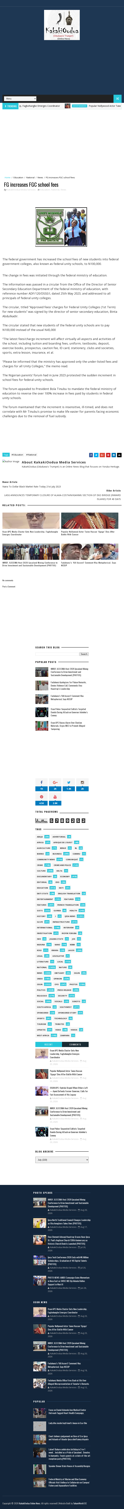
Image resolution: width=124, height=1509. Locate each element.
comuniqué (72, 859)
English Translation (69, 893)
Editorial (42, 882)
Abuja (40, 837)
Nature (63, 967)
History (41, 916)
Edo (57, 882)
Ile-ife (40, 922)
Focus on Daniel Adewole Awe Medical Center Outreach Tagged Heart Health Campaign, (67, 1411)
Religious (42, 995)
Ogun (77, 973)
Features (41, 905)
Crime (40, 865)
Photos (74, 984)
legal (40, 956)
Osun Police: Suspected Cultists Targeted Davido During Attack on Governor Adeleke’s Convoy (69, 712)
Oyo (57, 984)
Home (7, 177)
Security (62, 995)
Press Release (64, 990)
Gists (40, 910)
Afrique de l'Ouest (62, 842)
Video (58, 1030)
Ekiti (61, 888)
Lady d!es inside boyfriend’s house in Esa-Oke (68, 1423)
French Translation (68, 905)
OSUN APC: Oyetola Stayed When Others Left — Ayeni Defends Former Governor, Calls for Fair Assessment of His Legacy (69, 1091)
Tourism (41, 1024)
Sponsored (42, 1013)
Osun (39, 984)
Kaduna (41, 944)
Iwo (39, 939)
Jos (73, 939)
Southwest (66, 1007)
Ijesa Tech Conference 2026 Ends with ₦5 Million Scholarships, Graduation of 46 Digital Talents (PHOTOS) (68, 1260)
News (40, 177)
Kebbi (72, 944)
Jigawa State (56, 939)
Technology (60, 1018)
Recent (49, 1044)
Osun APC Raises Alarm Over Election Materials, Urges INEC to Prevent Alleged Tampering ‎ (68, 726)
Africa (40, 842)
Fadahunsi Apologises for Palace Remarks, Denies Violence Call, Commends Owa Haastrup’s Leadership (68, 685)
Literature (42, 961)
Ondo (40, 978)
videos (74, 1030)
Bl (76, 848)
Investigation (44, 933)
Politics (41, 990)
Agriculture (43, 848)
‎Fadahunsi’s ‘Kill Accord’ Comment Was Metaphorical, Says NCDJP (88, 564)
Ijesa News (70, 916)
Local (60, 961)
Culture (41, 871)
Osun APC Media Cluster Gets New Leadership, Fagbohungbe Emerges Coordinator (30, 533)
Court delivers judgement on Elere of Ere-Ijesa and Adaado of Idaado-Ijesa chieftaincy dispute (68, 1437)
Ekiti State (42, 893)
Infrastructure (61, 922)
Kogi (39, 950)
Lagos (71, 950)
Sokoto (76, 1001)
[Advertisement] (61, 68)
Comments (75, 1044)
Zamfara (64, 1035)
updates (41, 1030)
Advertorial (59, 837)
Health (73, 910)
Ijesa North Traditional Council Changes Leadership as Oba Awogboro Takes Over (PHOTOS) (69, 1221)
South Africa (44, 1007)
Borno (40, 854)
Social (40, 1001)
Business (57, 854)
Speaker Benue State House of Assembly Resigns (69, 1466)
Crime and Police (62, 865)
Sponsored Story (67, 1013)
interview (68, 927)
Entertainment (59, 106)
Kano (57, 944)
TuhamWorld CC (80, 1503)
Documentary (44, 876)
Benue (63, 848)
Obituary (59, 973)
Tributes (59, 1024)
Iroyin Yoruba (69, 933)
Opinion (58, 978)
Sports (40, 1018)
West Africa (43, 1035)
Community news (46, 859)
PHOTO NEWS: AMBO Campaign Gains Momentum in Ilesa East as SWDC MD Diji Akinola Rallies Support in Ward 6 (68, 1281)
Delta (59, 871)
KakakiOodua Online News (29, 1503)
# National (31, 454)
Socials (58, 1001)
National (30, 177)
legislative (58, 956)
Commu (76, 854)
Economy (65, 876)
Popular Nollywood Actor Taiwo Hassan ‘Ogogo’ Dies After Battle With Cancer (88, 533)
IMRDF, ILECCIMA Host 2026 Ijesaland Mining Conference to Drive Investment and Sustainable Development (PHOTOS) (30, 564)
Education (18, 177)
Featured (69, 899)
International (44, 927)
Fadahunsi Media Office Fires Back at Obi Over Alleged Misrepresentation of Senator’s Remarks (68, 1382)
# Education (17, 454)
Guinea (57, 910)
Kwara (55, 950)
